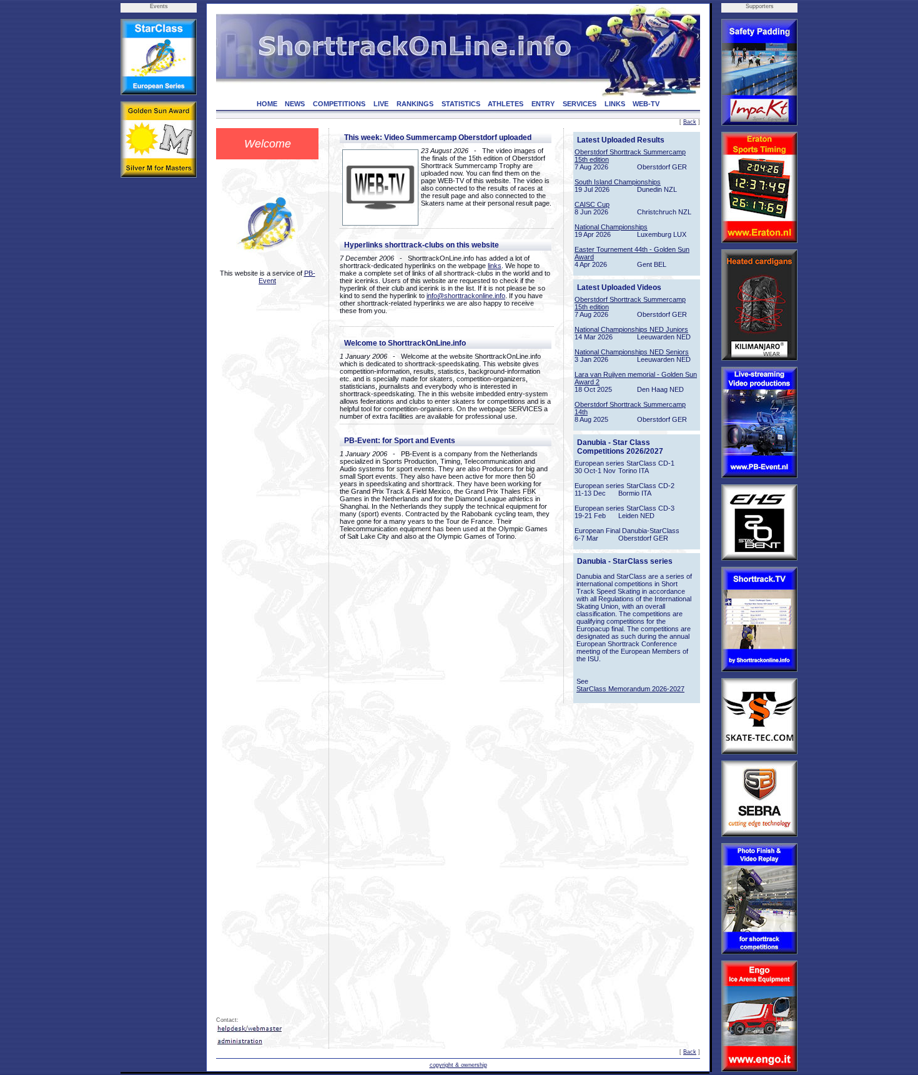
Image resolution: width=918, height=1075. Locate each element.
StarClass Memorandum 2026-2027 (630, 688)
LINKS (615, 104)
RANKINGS (415, 104)
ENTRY (543, 104)
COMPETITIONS (339, 104)
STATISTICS (461, 104)
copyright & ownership (458, 1065)
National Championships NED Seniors (632, 352)
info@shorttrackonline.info (466, 295)
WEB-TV (646, 104)
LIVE (380, 104)
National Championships (611, 227)
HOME (267, 104)
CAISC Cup (592, 204)
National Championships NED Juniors (631, 329)
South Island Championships (618, 182)
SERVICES (579, 104)
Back (689, 122)
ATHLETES (505, 104)
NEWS (295, 104)
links (494, 265)
